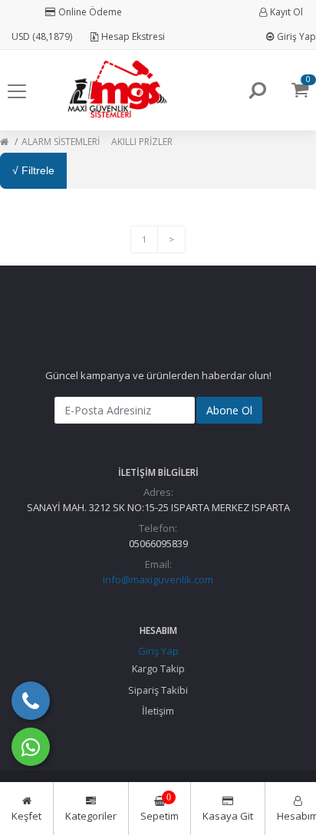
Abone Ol (229, 410)
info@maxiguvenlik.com (158, 579)
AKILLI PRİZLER (142, 141)
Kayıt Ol (286, 11)
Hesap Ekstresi (133, 36)
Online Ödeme (90, 11)
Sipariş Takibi (158, 690)
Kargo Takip (158, 668)
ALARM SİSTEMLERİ (60, 141)
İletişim (158, 711)
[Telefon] (31, 701)
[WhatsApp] (31, 747)
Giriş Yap (296, 36)
